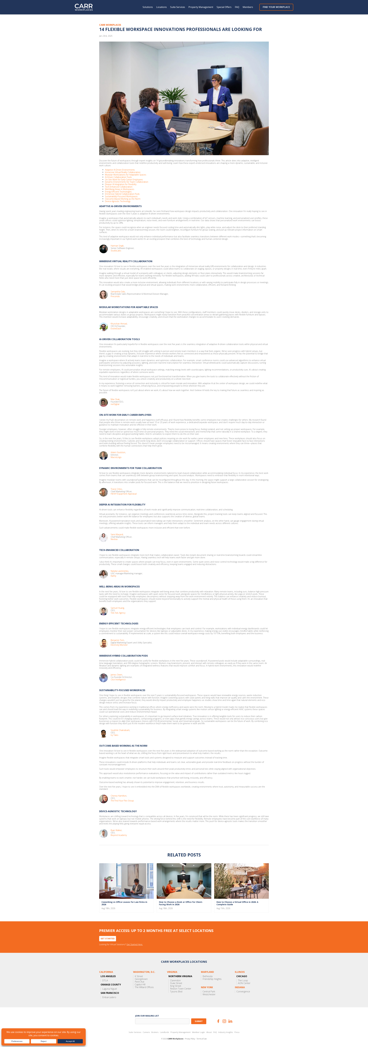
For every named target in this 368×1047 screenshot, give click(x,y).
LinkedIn (230, 1021)
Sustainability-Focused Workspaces (121, 196)
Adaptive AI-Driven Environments (120, 170)
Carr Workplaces (85, 7)
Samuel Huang (117, 608)
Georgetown (141, 979)
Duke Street (176, 983)
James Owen (116, 675)
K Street (139, 976)
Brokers (155, 1032)
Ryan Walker (116, 830)
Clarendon (175, 980)
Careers (146, 1032)
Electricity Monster (119, 645)
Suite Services (177, 7)
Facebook (218, 1021)
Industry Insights (225, 1032)
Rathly (113, 576)
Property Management (200, 7)
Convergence (243, 991)
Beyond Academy (119, 835)
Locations (161, 7)
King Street (175, 986)
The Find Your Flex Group (122, 801)
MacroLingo (116, 457)
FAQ (237, 7)
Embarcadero (109, 997)
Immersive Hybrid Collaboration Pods (122, 194)
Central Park (209, 991)
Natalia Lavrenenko (119, 571)
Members (248, 7)
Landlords (164, 1032)
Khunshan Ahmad (119, 324)
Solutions (148, 7)
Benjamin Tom (117, 640)
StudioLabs (116, 250)
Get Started (108, 938)
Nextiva (114, 539)
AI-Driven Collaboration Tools (118, 177)
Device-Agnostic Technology (117, 201)
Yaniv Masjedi (117, 534)
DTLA (105, 980)
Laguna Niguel (109, 988)
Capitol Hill (140, 984)
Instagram (224, 1021)
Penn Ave (139, 981)
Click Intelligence (118, 679)
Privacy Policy (190, 1039)
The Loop (243, 980)
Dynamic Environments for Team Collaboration (126, 182)
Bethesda (207, 976)
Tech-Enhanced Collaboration (118, 187)
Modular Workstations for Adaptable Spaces (125, 175)
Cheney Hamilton (118, 796)
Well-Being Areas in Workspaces (119, 189)
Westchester (209, 994)
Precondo (115, 296)
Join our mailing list (147, 1015)
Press (236, 1032)
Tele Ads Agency (118, 613)
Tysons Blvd (176, 991)
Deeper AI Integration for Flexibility (120, 184)
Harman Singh (117, 246)
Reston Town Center (180, 988)
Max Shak (115, 399)
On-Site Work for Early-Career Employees (124, 179)
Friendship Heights (212, 979)
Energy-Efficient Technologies (118, 192)
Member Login (198, 1032)
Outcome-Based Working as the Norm (122, 199)
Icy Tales (114, 735)
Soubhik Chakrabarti (120, 730)
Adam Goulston (118, 452)
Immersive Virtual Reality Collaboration (122, 172)
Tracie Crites (116, 489)
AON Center (244, 983)
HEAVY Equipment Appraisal (124, 494)
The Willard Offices (144, 987)
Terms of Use (202, 1039)
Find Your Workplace (276, 7)
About (209, 1032)
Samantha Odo (118, 291)
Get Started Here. (134, 944)
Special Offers (224, 7)
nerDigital (115, 404)
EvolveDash (116, 328)
